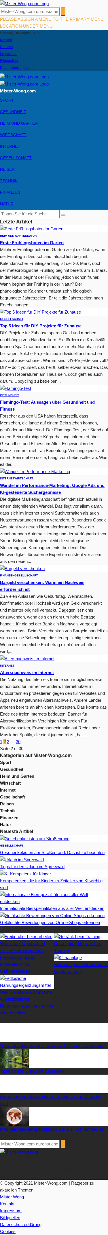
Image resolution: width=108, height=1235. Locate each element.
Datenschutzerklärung (17, 68)
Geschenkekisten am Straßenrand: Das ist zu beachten (52, 852)
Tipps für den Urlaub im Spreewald (32, 866)
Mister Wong (12, 1196)
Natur (7, 204)
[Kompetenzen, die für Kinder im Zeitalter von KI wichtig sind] (25, 873)
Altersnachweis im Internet (27, 672)
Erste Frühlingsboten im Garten (32, 242)
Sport (7, 100)
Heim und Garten (19, 123)
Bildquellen (9, 61)
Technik (9, 181)
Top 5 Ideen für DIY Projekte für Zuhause (41, 325)
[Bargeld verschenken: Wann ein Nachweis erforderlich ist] (22, 568)
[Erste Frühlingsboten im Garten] (31, 228)
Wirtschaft (13, 134)
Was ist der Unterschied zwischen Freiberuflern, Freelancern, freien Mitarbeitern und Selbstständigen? (22, 957)
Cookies (6, 47)
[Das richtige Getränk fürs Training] (77, 936)
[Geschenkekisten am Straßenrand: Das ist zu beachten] (34, 838)
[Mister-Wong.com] (24, 3)
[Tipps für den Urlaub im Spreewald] (22, 859)
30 (18, 741)
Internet (10, 146)
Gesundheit (13, 111)
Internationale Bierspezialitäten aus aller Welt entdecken (52, 908)
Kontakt (6, 40)
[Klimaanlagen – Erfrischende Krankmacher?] (68, 957)
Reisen (7, 169)
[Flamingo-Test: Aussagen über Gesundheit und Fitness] (15, 388)
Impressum (8, 54)
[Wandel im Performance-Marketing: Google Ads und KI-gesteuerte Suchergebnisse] (35, 471)
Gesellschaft (16, 157)
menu (46, 26)
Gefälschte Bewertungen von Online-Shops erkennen (50, 922)
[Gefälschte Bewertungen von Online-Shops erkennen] (52, 915)
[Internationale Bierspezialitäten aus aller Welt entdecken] (54, 897)
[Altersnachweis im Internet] (27, 658)
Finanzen (10, 192)
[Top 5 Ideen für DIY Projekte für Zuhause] (40, 311)
